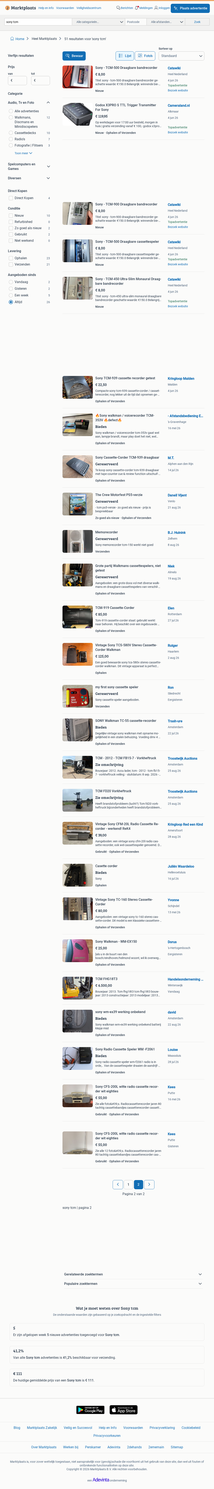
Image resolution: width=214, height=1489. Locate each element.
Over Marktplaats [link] (43, 1447)
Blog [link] (17, 1428)
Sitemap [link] (177, 1447)
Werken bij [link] (70, 1447)
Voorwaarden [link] (65, 8)
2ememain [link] (156, 1447)
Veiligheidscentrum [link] (88, 8)
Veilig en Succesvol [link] (78, 1428)
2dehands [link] (134, 1447)
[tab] (125, 56)
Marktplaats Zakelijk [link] (42, 1428)
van (10, 73)
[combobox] (38, 21)
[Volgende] (149, 1184)
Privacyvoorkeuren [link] (107, 1436)
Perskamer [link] (93, 1447)
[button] (143, 8)
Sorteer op (165, 48)
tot (33, 73)
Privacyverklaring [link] (162, 1428)
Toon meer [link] (21, 153)
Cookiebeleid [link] (191, 1428)
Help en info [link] (46, 8)
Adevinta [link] (113, 1447)
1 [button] (128, 1185)
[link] (19, 8)
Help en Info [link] (108, 1428)
